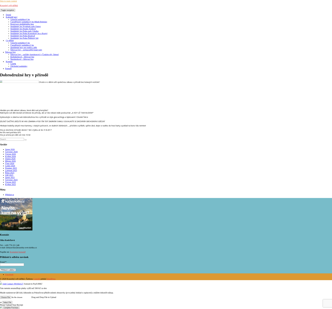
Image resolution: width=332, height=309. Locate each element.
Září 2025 (9, 175)
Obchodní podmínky (18, 66)
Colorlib (36, 279)
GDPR (13, 64)
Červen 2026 (10, 154)
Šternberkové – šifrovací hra (21, 59)
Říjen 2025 (9, 173)
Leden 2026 (10, 166)
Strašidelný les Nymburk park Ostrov (25, 26)
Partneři (8, 68)
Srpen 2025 (10, 177)
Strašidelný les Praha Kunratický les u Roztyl (28, 33)
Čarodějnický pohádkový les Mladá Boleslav (28, 22)
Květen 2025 (10, 184)
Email (3, 262)
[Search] (26, 139)
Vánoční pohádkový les (20, 19)
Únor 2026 (9, 163)
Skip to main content (8, 1)
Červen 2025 (10, 182)
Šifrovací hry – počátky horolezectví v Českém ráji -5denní (34, 54)
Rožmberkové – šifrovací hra (22, 57)
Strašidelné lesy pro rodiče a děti (23, 47)
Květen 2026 (10, 156)
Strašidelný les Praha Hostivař (22, 36)
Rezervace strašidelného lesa (22, 24)
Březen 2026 (10, 161)
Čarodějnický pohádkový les (22, 45)
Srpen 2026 (10, 149)
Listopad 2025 (11, 170)
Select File (7, 302)
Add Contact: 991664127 (12, 284)
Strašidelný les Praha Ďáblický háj (24, 38)
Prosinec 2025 (11, 168)
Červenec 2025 (11, 180)
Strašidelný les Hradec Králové (23, 29)
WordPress (51, 279)
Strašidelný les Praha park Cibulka (24, 31)
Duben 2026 (10, 159)
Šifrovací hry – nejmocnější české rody (26, 50)
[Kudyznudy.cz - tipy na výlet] (16, 230)
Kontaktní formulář (18, 252)
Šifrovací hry (10, 52)
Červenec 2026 (11, 152)
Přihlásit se (9, 195)
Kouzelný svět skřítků (9, 5)
